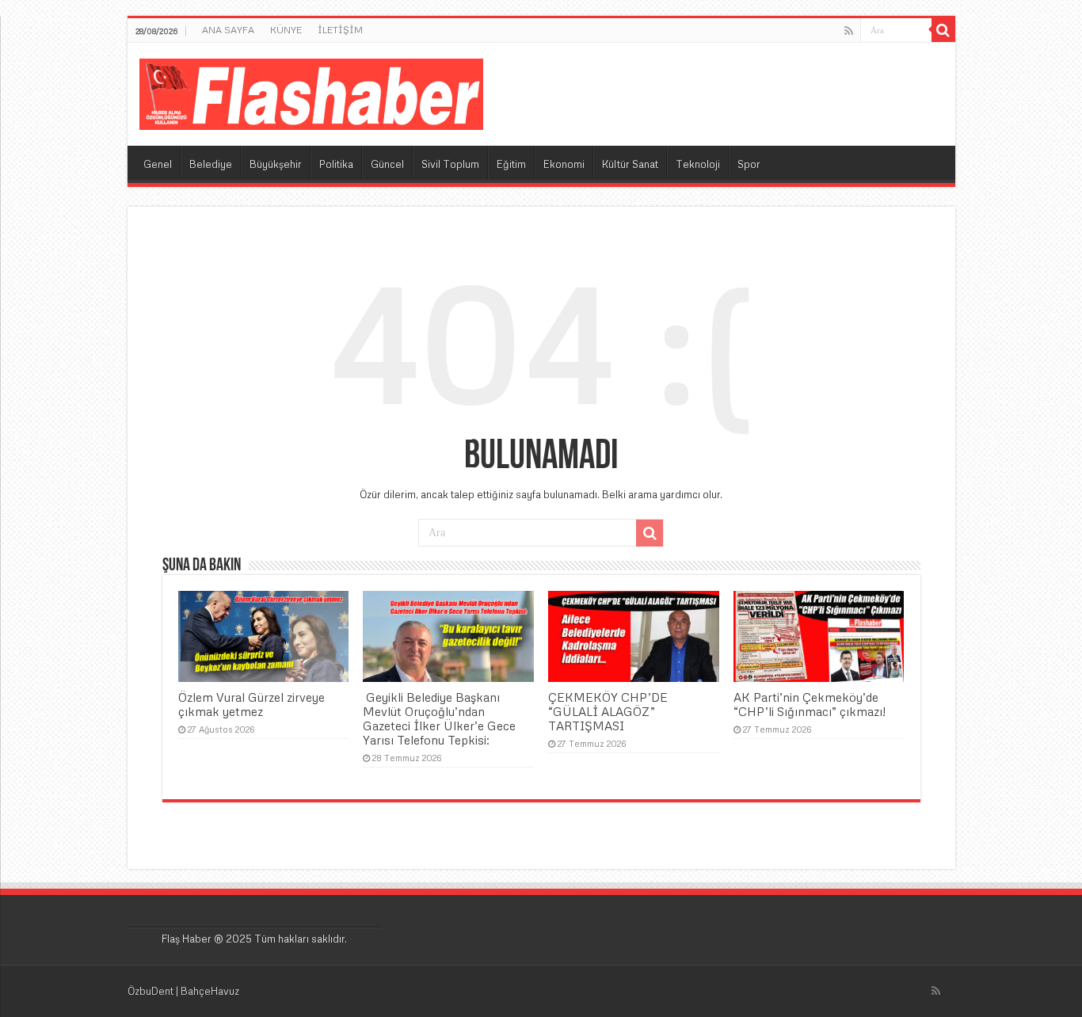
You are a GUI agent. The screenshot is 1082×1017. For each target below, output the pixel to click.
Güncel (387, 164)
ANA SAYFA (228, 30)
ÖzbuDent (150, 991)
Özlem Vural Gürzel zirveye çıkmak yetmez (251, 704)
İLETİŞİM (340, 30)
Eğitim (511, 164)
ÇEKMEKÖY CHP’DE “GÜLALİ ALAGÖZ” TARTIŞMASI (608, 711)
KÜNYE (286, 30)
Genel (157, 164)
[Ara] (943, 30)
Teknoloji (698, 164)
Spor (748, 164)
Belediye (210, 164)
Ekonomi (564, 164)
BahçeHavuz (210, 991)
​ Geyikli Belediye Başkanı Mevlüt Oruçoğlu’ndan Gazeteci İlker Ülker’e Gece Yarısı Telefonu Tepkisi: (439, 718)
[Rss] (849, 30)
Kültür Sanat (630, 164)
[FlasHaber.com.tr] (311, 91)
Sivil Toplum (450, 164)
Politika (336, 164)
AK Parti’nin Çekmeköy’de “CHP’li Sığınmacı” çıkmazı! (809, 704)
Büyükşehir (276, 164)
